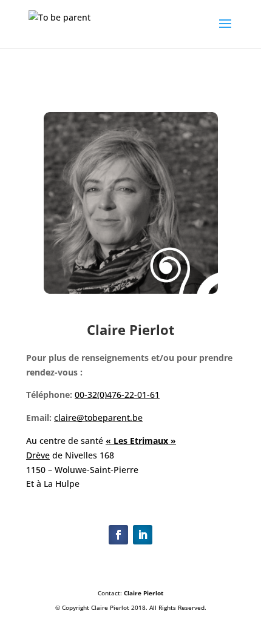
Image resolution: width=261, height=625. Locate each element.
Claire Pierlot (143, 593)
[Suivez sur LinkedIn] (142, 534)
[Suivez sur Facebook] (118, 534)
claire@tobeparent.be (98, 417)
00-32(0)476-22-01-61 (117, 394)
